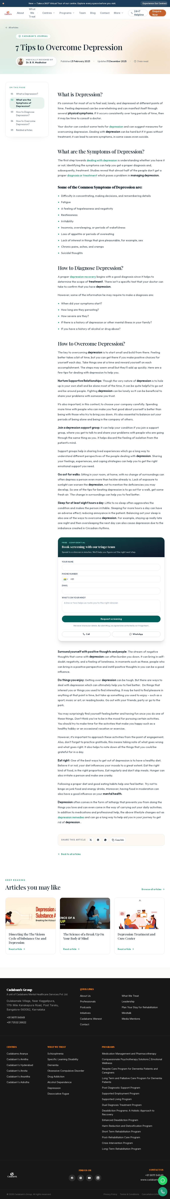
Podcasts (85, 1007)
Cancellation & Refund (152, 1194)
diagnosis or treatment (82, 175)
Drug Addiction (55, 1076)
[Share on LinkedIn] (98, 840)
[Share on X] (91, 840)
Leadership (128, 1001)
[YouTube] (89, 1178)
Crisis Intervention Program (117, 1143)
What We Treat (32, 12)
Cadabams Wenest (91, 1018)
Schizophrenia (55, 1053)
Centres (47, 12)
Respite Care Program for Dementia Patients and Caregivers (130, 1070)
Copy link (119, 840)
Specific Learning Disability (62, 1059)
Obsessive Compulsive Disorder (65, 1070)
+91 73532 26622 (16, 1022)
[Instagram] (80, 1178)
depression (116, 126)
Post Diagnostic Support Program (121, 1087)
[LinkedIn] (98, 1178)
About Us (85, 995)
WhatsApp (138, 634)
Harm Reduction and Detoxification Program (127, 1125)
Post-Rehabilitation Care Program (121, 1137)
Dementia (52, 1065)
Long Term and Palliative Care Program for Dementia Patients (132, 1080)
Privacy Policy (110, 1194)
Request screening (111, 618)
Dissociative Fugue (58, 1093)
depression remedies (71, 817)
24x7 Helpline (139, 13)
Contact (84, 1024)
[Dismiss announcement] (166, 3)
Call (88, 634)
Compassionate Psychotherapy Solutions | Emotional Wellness (132, 1061)
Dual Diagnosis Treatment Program (122, 1105)
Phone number (70, 574)
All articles (13, 27)
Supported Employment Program (120, 1093)
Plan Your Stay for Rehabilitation (140, 1007)
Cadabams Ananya (17, 1053)
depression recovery (83, 276)
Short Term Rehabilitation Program (121, 1131)
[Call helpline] (162, 1191)
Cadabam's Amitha (17, 1059)
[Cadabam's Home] (8, 13)
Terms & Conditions (129, 1194)
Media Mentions (131, 1018)
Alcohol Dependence (59, 1082)
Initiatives (85, 1013)
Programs (65, 12)
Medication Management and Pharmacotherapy (129, 1053)
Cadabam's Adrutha (18, 1082)
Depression (54, 1088)
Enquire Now (156, 13)
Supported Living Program (117, 1099)
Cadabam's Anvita (17, 1070)
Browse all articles (151, 889)
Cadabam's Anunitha (18, 1076)
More (117, 12)
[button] (65, 579)
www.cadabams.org (151, 1179)
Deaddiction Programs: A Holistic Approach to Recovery (128, 1112)
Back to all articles (71, 854)
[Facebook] (72, 1178)
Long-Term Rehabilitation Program (121, 1148)
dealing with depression (102, 160)
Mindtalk (126, 1013)
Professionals (88, 1001)
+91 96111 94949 (16, 1017)
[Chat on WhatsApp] (162, 1180)
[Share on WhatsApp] (105, 840)
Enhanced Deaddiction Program (120, 1120)
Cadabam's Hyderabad (20, 1065)
